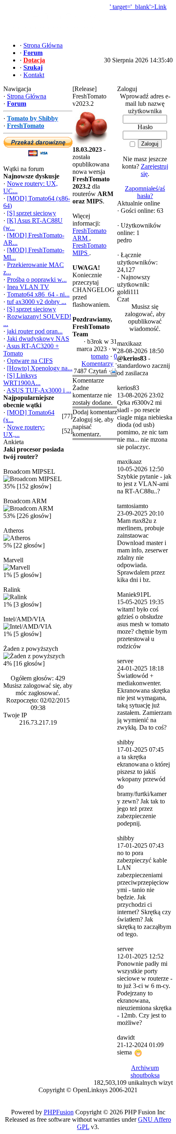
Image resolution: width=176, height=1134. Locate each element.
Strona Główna (26, 96)
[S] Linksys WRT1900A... (22, 379)
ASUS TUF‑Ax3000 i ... (39, 390)
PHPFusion (59, 1112)
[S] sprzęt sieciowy (31, 213)
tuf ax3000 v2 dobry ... (36, 301)
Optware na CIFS (30, 360)
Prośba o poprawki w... (37, 279)
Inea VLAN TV (28, 286)
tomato (99, 356)
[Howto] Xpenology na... (39, 368)
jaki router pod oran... (35, 331)
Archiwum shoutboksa (145, 1071)
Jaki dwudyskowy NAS (38, 338)
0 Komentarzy (99, 360)
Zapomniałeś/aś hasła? (145, 192)
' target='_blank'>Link (138, 6)
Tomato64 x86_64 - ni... (38, 294)
